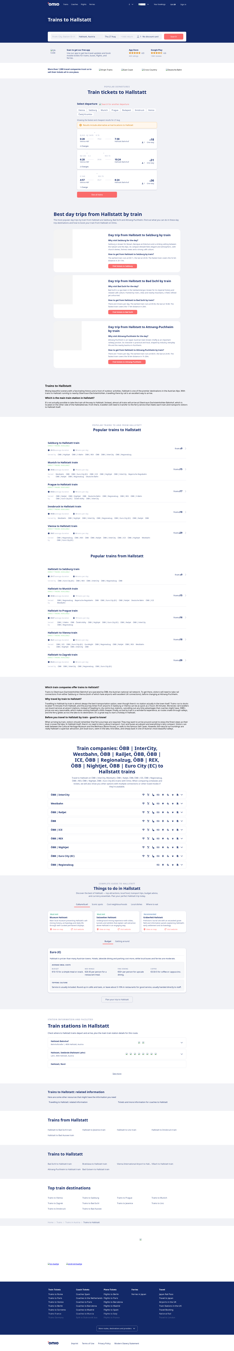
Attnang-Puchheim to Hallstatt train (64, 1169)
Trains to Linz (158, 1203)
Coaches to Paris (84, 1302)
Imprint (74, 1343)
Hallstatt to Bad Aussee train (61, 1135)
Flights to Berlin (111, 1294)
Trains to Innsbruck (57, 1208)
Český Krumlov (85, 114)
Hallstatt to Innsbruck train (164, 1130)
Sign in (183, 4)
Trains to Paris (55, 1298)
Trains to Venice (56, 1302)
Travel (162, 1289)
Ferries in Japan (139, 1294)
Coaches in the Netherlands (89, 1298)
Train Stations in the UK (170, 1306)
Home (50, 1222)
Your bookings (160, 4)
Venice (151, 110)
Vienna (81, 110)
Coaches (74, 4)
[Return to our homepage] (55, 4)
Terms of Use (88, 1343)
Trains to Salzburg (90, 1197)
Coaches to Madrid (85, 1309)
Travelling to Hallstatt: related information (68, 1102)
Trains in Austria (72, 1222)
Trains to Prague (124, 1197)
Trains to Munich (159, 1197)
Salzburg (93, 110)
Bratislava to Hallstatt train (94, 1164)
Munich (104, 110)
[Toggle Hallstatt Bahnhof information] (181, 1042)
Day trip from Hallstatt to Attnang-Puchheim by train (140, 329)
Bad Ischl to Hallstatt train (60, 1164)
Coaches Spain (83, 1294)
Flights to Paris (111, 1298)
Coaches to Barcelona (86, 1306)
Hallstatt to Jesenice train (93, 1130)
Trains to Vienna (55, 1197)
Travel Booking (166, 1309)
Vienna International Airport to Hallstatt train (138, 1164)
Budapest (126, 110)
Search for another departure (115, 104)
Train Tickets (54, 1289)
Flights (83, 4)
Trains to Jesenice (125, 1203)
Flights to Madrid (112, 1306)
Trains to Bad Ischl (90, 1203)
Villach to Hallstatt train (162, 1164)
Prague (115, 110)
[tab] (82, 904)
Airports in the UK (167, 1302)
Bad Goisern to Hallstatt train (95, 1169)
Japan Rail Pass (166, 1294)
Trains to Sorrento (57, 1309)
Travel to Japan (166, 1298)
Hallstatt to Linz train (126, 1130)
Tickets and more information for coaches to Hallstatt (143, 1102)
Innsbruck (139, 110)
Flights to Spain (111, 1309)
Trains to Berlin (55, 1306)
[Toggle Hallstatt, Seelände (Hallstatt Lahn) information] (181, 1054)
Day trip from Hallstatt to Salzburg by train (139, 235)
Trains (65, 4)
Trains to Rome (55, 1294)
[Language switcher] (143, 4)
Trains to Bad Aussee (92, 1208)
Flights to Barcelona (113, 1302)
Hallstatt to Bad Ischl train (60, 1130)
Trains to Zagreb (55, 1203)
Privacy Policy (104, 1343)
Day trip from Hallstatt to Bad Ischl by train (139, 281)
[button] (111, 37)
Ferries (92, 4)
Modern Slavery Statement (126, 1343)
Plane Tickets (110, 1289)
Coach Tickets (82, 1289)
